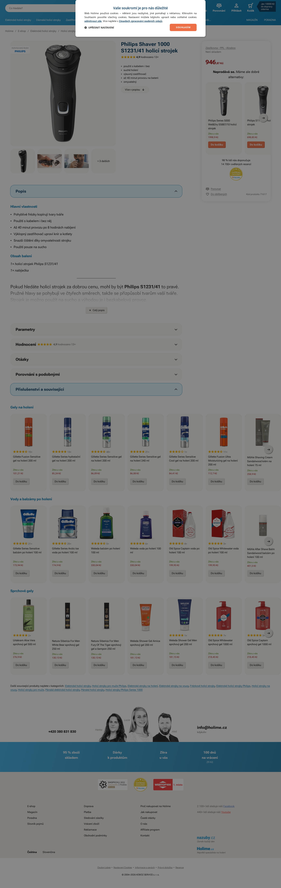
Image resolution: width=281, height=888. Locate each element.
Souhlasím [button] (183, 27)
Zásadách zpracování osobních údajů (140, 21)
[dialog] (140, 18)
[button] (99, 27)
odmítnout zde (93, 21)
